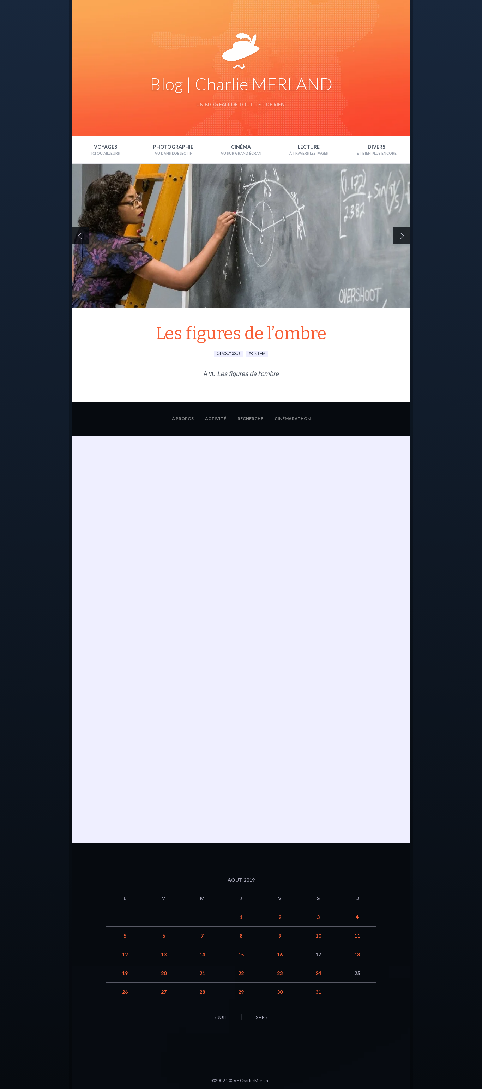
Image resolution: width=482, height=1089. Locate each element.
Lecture (309, 147)
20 (164, 973)
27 (164, 992)
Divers (376, 147)
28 (202, 992)
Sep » (262, 1017)
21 (202, 973)
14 (202, 954)
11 (357, 936)
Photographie (173, 147)
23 (280, 973)
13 (164, 954)
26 (125, 992)
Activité (215, 418)
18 (357, 954)
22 (241, 973)
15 (241, 954)
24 (318, 973)
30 (280, 992)
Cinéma (241, 147)
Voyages (105, 147)
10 (318, 936)
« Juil (220, 1017)
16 (280, 954)
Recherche (250, 418)
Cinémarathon (293, 418)
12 (125, 954)
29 (241, 992)
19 (125, 973)
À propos (183, 418)
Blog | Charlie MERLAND (241, 84)
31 (318, 992)
